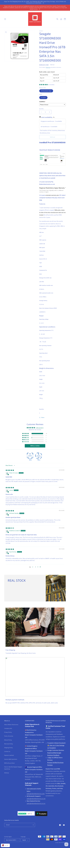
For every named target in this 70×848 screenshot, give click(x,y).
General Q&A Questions (10, 759)
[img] (10, 470)
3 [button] (35, 567)
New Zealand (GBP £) (11, 840)
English (24, 840)
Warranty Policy (8, 744)
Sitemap (6, 773)
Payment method (9, 755)
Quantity (41, 108)
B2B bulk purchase (9, 763)
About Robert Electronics (11, 724)
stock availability (46, 117)
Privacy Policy (8, 732)
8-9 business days (46, 91)
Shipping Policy (8, 747)
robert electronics (62, 842)
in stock (43, 97)
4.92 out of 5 (39, 428)
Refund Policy (8, 740)
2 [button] (32, 567)
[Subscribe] (33, 825)
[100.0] (30, 455)
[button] (5, 19)
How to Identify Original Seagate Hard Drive (13, 768)
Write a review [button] (34, 446)
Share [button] (42, 417)
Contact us (7, 751)
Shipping (48, 67)
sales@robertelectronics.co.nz (36, 803)
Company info (8, 728)
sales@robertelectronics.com (36, 794)
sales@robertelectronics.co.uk (36, 799)
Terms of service (8, 736)
